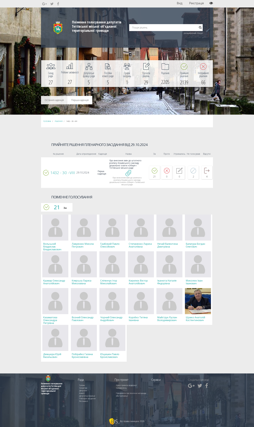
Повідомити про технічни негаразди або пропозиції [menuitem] (131, 394)
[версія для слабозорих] (211, 3)
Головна (47, 121)
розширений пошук (193, 33)
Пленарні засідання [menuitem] (87, 398)
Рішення (58, 121)
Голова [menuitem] (82, 385)
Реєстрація (196, 3)
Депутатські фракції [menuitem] (87, 396)
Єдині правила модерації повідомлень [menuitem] (126, 386)
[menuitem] (50, 73)
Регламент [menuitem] (83, 401)
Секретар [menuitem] (83, 388)
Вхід (179, 3)
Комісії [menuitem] (82, 393)
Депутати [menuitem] (83, 390)
